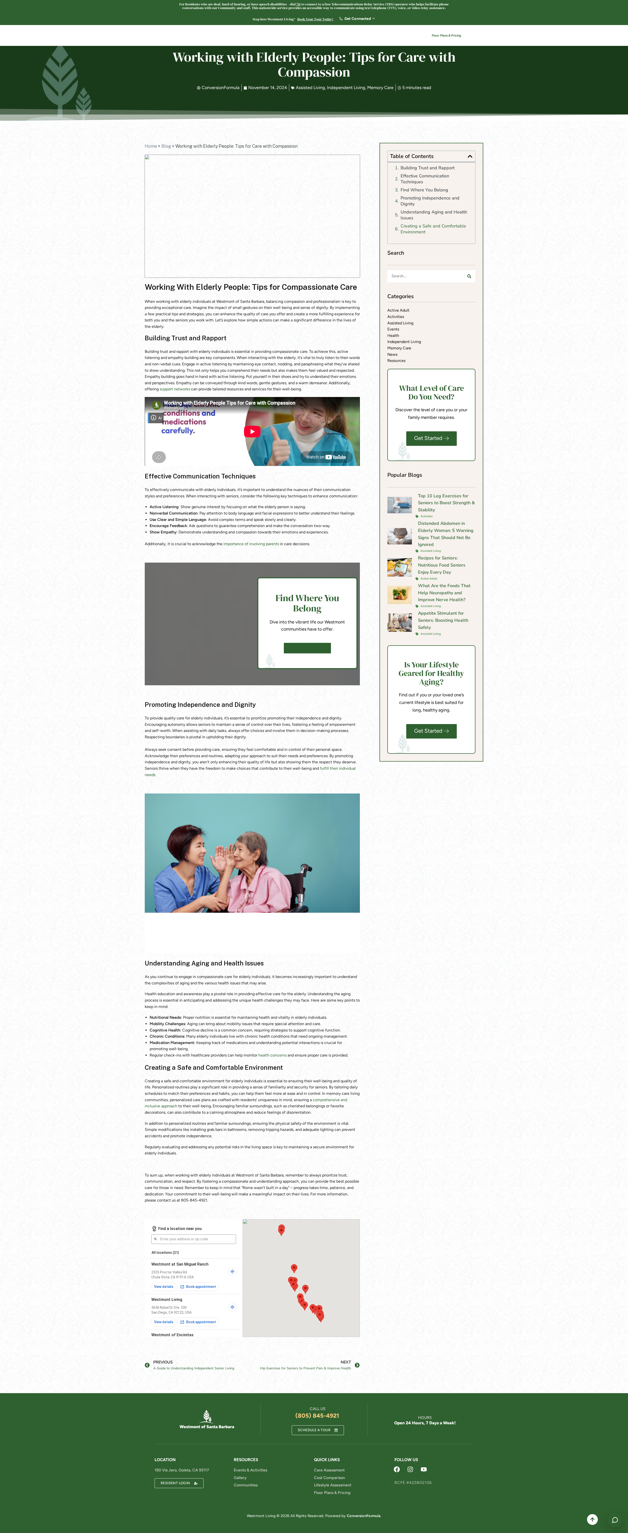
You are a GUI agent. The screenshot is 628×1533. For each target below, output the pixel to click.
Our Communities (246, 36)
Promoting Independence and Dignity (430, 201)
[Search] (469, 276)
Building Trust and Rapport (428, 168)
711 (298, 4)
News (383, 36)
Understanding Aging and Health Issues (434, 215)
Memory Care (380, 87)
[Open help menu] (615, 1520)
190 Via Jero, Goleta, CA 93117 (182, 1470)
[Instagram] (410, 1469)
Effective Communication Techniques (425, 179)
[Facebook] (397, 1469)
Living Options (284, 36)
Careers (364, 36)
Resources (338, 36)
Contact (406, 36)
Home (151, 146)
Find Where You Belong (424, 190)
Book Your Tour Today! (315, 19)
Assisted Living (310, 87)
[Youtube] (424, 1469)
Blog (166, 146)
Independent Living (346, 87)
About (313, 36)
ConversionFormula (363, 1516)
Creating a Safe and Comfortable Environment (433, 229)
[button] (470, 156)
